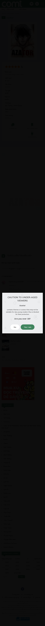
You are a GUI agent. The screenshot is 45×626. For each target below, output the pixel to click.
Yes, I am (27, 327)
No (15, 327)
